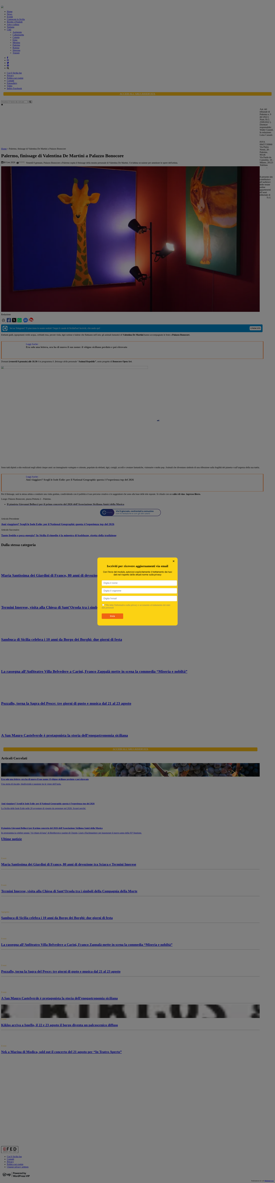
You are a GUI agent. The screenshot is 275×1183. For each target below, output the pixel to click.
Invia (112, 616)
